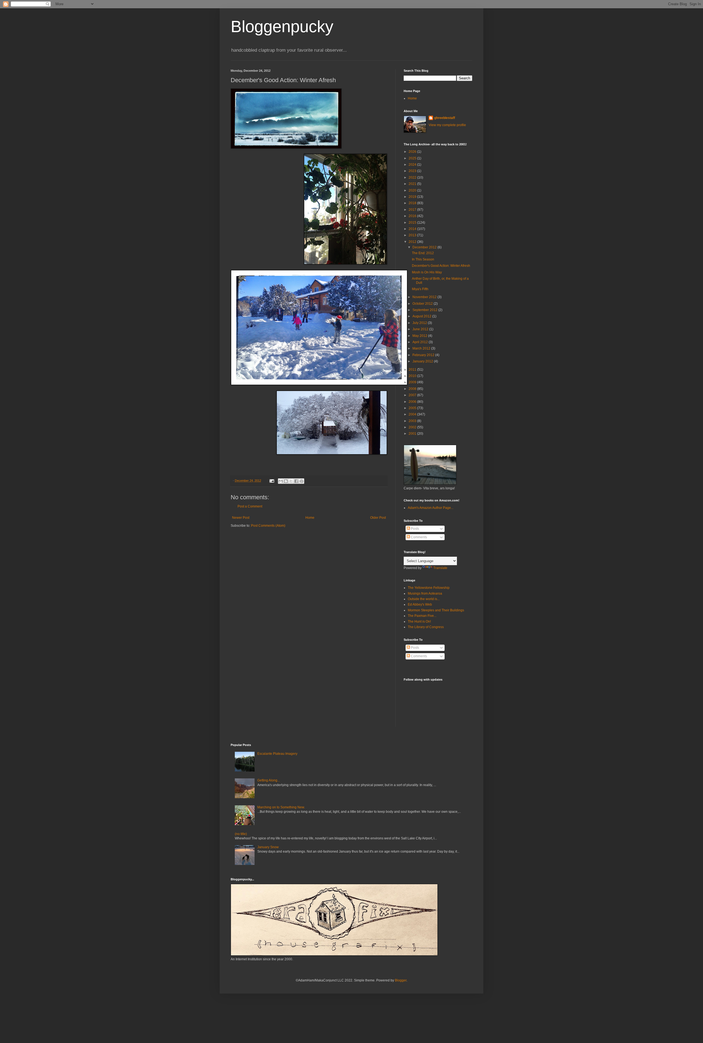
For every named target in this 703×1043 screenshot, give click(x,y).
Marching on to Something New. (281, 807)
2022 (413, 177)
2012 (413, 242)
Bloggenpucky (282, 26)
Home (309, 518)
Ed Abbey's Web (420, 604)
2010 (413, 376)
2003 (413, 421)
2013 (413, 235)
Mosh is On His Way (427, 272)
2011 (413, 369)
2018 (413, 203)
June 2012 (420, 329)
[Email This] (280, 481)
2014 (413, 229)
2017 (413, 210)
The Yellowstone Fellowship (429, 588)
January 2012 (423, 361)
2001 (413, 433)
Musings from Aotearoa (425, 593)
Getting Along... (268, 780)
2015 (413, 222)
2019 (413, 197)
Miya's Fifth (420, 289)
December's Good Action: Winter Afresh (441, 266)
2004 (413, 414)
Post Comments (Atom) (268, 526)
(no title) (241, 834)
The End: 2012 (423, 253)
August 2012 (422, 316)
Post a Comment (250, 506)
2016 (413, 216)
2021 (413, 184)
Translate (440, 568)
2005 (413, 408)
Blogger (400, 980)
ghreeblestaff (444, 118)
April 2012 (420, 342)
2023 (413, 171)
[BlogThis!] (286, 481)
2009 (413, 382)
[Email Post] (271, 480)
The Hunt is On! (419, 621)
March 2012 (421, 348)
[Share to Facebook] (296, 481)
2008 (413, 389)
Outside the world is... (424, 599)
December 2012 (424, 247)
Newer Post (240, 518)
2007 (413, 395)
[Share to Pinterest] (301, 481)
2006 (413, 402)
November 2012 (424, 297)
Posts (414, 529)
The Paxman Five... (422, 616)
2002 (413, 427)
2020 (413, 190)
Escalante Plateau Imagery (277, 754)
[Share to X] (291, 481)
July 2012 (420, 323)
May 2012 (420, 336)
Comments (418, 537)
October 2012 (423, 304)
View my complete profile (447, 125)
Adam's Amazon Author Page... (430, 508)
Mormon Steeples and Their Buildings (436, 610)
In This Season (423, 259)
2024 (413, 165)
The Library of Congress (426, 627)
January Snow (268, 847)
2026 (413, 152)
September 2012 (425, 310)
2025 (413, 158)
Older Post (378, 518)
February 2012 (423, 355)
